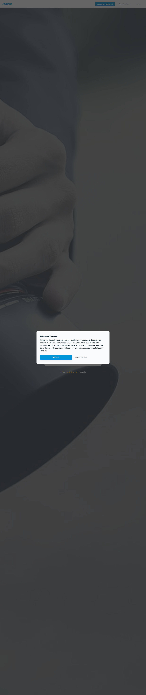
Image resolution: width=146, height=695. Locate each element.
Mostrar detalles (81, 357)
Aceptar (56, 357)
